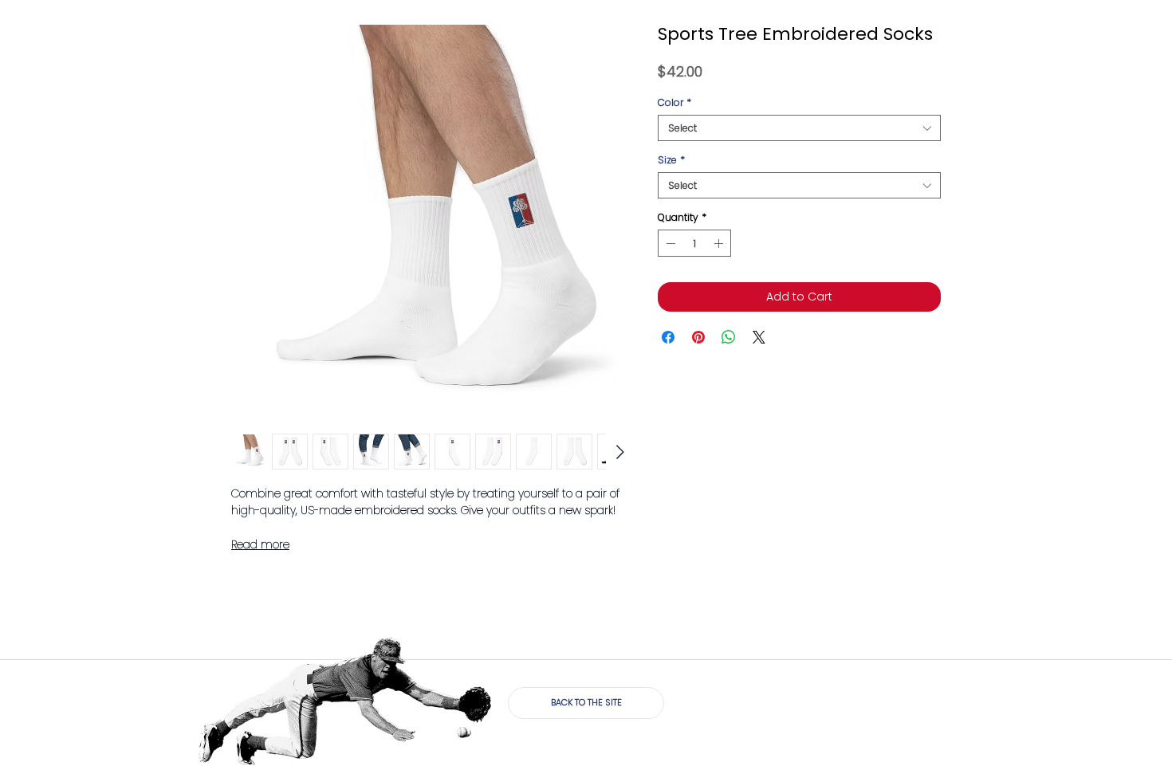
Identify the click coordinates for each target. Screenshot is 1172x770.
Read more (260, 544)
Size (671, 160)
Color (674, 102)
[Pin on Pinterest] (698, 337)
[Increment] (720, 243)
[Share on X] (759, 337)
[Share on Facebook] (668, 337)
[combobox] (799, 128)
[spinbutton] (694, 243)
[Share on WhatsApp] (728, 337)
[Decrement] (669, 243)
